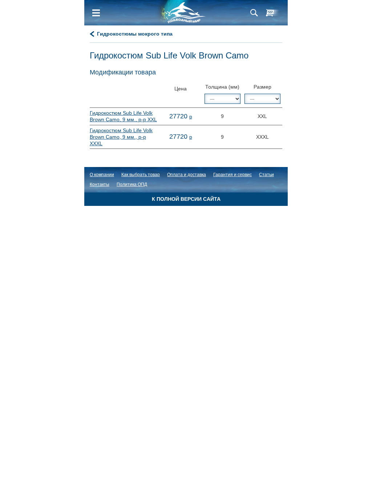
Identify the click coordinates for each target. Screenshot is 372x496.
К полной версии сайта (186, 199)
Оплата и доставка (186, 174)
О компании (102, 174)
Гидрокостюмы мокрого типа (135, 34)
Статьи (266, 174)
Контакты (99, 184)
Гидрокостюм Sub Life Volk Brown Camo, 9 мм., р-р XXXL (121, 136)
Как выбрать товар (140, 174)
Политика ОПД (132, 184)
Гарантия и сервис (232, 174)
